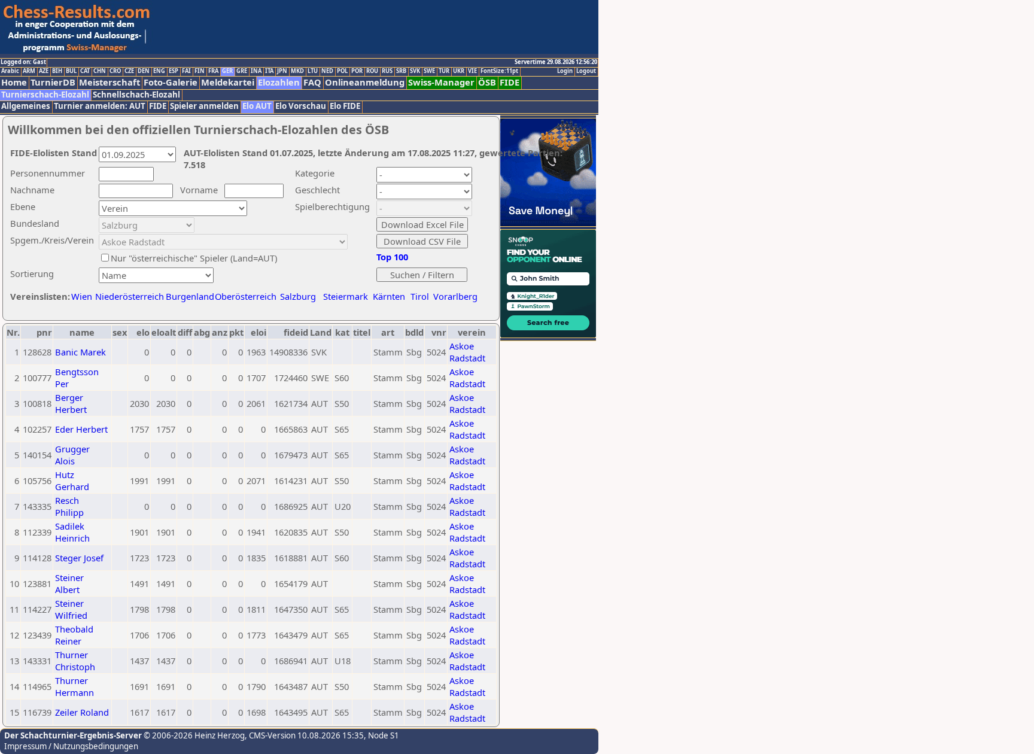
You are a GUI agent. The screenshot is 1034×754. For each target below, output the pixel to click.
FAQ (312, 82)
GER (227, 71)
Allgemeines (25, 106)
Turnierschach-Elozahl (45, 95)
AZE (43, 71)
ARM (29, 71)
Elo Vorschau (300, 106)
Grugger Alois (72, 455)
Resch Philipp (69, 506)
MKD (297, 71)
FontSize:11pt (499, 71)
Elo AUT (257, 106)
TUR (444, 71)
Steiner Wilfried (71, 609)
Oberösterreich (245, 296)
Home (14, 82)
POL (342, 71)
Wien (81, 296)
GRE (241, 71)
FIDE (509, 82)
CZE (129, 71)
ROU (372, 71)
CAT (85, 71)
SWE (429, 71)
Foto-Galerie (170, 82)
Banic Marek (80, 352)
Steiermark (345, 296)
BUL (71, 71)
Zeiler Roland (82, 712)
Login (565, 71)
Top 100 (392, 257)
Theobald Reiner (74, 635)
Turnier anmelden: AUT (99, 106)
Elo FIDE (345, 106)
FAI (186, 71)
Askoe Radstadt (467, 352)
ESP (173, 71)
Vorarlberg (455, 296)
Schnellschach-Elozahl (136, 95)
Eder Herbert (81, 429)
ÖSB (487, 82)
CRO (115, 71)
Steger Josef (79, 558)
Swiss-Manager (441, 82)
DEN (144, 71)
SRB (401, 71)
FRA (213, 71)
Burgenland (190, 296)
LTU (313, 71)
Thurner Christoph (75, 661)
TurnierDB (53, 82)
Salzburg (298, 296)
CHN (99, 71)
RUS (387, 71)
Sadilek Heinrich (72, 532)
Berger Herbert (71, 403)
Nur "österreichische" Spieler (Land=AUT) (194, 258)
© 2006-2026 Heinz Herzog (193, 735)
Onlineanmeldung (365, 82)
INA (256, 71)
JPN (282, 71)
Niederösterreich (127, 296)
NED (327, 71)
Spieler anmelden (204, 106)
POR (357, 71)
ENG (159, 71)
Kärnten (389, 296)
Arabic (10, 71)
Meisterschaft (109, 82)
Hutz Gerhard (72, 480)
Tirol (419, 296)
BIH (57, 71)
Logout (586, 71)
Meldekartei (227, 82)
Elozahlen (279, 82)
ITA (269, 71)
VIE (472, 71)
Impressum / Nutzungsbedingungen (71, 746)
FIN (199, 71)
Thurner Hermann (74, 686)
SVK (415, 71)
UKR (458, 71)
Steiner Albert (69, 583)
